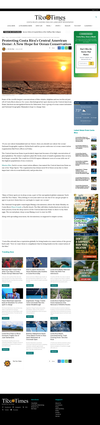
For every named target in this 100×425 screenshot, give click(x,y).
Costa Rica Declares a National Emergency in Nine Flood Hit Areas (82, 179)
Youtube (15, 410)
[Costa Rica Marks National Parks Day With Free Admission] (61, 262)
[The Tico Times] (4, 49)
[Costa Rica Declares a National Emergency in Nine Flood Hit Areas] (94, 179)
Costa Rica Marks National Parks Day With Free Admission (60, 271)
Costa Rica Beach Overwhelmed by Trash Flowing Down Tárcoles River (59, 336)
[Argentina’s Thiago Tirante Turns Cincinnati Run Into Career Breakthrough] (36, 293)
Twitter (7, 410)
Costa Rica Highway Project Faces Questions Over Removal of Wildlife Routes (60, 303)
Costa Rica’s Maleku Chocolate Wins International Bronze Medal (82, 163)
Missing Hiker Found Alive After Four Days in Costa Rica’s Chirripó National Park (12, 271)
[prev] (67, 32)
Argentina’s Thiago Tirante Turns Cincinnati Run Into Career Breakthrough (35, 303)
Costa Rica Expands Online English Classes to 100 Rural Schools (82, 187)
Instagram (18, 407)
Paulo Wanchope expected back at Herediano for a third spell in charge (12, 303)
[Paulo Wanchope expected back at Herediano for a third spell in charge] (12, 293)
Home (3, 37)
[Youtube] (11, 410)
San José (77, 102)
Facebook (8, 407)
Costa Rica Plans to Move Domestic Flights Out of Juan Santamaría (11, 335)
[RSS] (23, 407)
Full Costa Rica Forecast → (86, 120)
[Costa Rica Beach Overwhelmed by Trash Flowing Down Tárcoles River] (61, 326)
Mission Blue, (7, 165)
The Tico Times (11, 49)
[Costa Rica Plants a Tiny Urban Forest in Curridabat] (94, 147)
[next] (69, 32)
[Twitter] (62, 47)
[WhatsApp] (66, 47)
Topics (7, 37)
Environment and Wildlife (15, 37)
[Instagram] (13, 407)
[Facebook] (59, 47)
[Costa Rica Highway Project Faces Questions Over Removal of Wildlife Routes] (61, 293)
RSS (26, 407)
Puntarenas (95, 102)
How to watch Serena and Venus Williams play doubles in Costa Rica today (36, 271)
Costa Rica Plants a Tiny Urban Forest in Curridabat (81, 147)
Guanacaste (83, 102)
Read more (5, 285)
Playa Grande (16, 207)
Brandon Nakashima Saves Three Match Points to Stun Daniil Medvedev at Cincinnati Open (36, 336)
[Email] (70, 47)
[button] (96, 17)
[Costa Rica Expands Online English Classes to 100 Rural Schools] (94, 187)
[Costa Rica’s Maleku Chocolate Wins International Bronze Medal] (94, 163)
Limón (89, 102)
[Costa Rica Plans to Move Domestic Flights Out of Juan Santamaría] (12, 326)
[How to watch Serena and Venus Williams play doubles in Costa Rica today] (36, 262)
